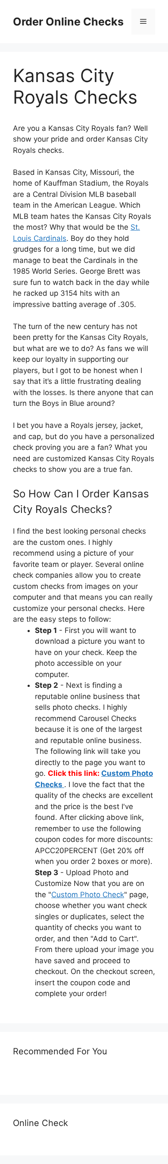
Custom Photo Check (87, 894)
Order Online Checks (68, 21)
